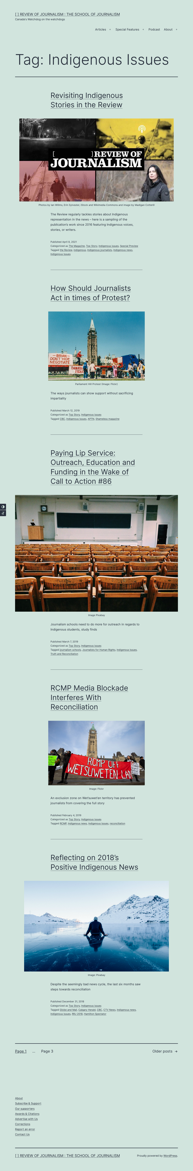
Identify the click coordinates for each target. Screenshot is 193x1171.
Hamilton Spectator (95, 1013)
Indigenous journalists (99, 249)
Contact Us (22, 1134)
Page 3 (47, 1051)
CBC (62, 418)
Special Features (127, 29)
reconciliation (117, 823)
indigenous (80, 249)
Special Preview (129, 245)
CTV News (109, 1009)
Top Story (91, 245)
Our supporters (25, 1108)
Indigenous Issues (61, 254)
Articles (100, 29)
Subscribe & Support (28, 1103)
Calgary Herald (87, 1009)
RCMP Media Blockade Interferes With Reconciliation (89, 697)
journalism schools (70, 649)
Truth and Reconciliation (64, 653)
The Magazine (77, 245)
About (168, 29)
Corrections (22, 1124)
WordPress (170, 1155)
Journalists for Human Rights (98, 649)
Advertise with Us (26, 1119)
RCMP (63, 823)
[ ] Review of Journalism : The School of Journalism (67, 14)
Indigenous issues (109, 245)
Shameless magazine (107, 418)
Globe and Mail (68, 1009)
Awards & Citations (27, 1113)
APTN (91, 418)
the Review (66, 249)
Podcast (154, 29)
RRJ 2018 (77, 1013)
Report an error (25, 1129)
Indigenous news (122, 249)
